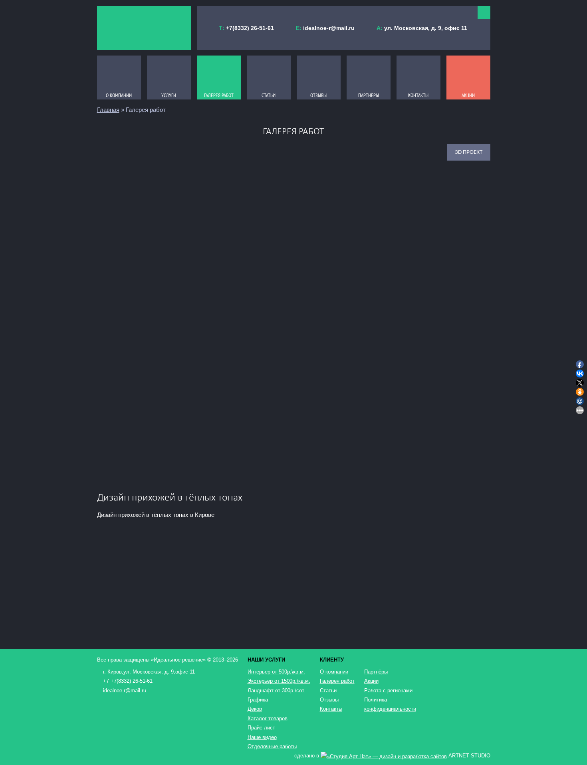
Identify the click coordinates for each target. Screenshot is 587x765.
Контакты (331, 709)
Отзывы (329, 700)
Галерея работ (337, 681)
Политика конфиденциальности (388, 704)
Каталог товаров (268, 718)
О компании (334, 672)
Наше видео (262, 737)
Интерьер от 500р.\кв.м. (276, 672)
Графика (258, 700)
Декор (255, 709)
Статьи (328, 690)
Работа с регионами (388, 690)
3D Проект (468, 152)
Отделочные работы (272, 746)
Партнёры (376, 672)
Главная (108, 109)
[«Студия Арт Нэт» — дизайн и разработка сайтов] (383, 756)
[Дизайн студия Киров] (144, 28)
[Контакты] (484, 12)
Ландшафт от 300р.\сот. (276, 690)
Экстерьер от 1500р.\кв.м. (279, 681)
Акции (371, 681)
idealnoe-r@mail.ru (329, 28)
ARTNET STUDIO (469, 756)
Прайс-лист (261, 728)
